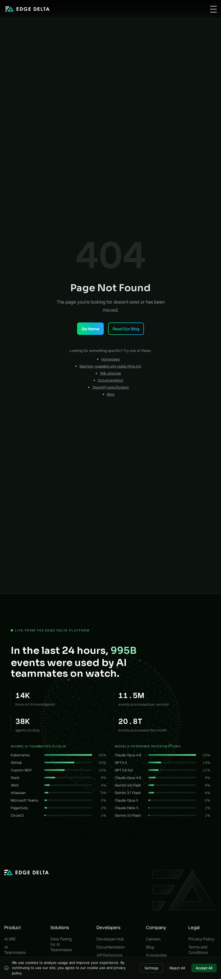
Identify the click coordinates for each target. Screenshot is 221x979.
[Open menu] (213, 9)
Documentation (110, 380)
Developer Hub (110, 939)
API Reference (109, 955)
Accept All (204, 968)
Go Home (90, 328)
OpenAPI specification (110, 387)
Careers (153, 939)
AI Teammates (15, 949)
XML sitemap (110, 373)
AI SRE (10, 939)
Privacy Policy (201, 939)
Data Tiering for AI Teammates (61, 944)
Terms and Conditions (198, 949)
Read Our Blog (126, 328)
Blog (110, 394)
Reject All (177, 968)
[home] (27, 9)
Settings (151, 968)
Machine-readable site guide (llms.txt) (110, 366)
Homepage (110, 359)
